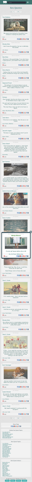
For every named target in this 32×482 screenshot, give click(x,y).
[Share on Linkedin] (21, 256)
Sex (10, 254)
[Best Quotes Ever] (5, 2)
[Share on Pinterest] (23, 256)
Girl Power (13, 254)
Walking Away (20, 254)
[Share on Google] (20, 256)
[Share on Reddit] (26, 256)
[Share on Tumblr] (27, 256)
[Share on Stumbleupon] (24, 256)
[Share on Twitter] (18, 256)
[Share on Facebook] (17, 256)
